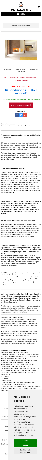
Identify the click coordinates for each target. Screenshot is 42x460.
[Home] (5, 77)
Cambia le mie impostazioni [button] (25, 451)
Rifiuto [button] (25, 445)
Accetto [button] (25, 441)
